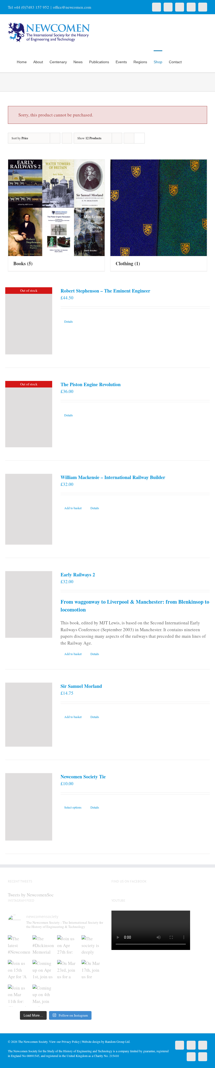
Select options (73, 807)
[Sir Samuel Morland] (28, 715)
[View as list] (139, 138)
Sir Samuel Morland (81, 686)
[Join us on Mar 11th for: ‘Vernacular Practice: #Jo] (19, 996)
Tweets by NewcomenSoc (31, 895)
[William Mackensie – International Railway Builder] (28, 509)
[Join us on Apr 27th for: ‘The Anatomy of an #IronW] (68, 946)
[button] (199, 61)
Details (68, 321)
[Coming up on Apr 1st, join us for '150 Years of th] (44, 971)
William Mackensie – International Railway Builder (113, 477)
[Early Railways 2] (28, 604)
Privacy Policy (71, 1041)
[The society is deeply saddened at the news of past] (93, 946)
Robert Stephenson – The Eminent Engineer (105, 290)
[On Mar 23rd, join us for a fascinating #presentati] (68, 971)
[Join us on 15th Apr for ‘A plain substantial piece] (19, 971)
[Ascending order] (67, 138)
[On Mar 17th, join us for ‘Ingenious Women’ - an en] (93, 971)
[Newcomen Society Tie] (28, 807)
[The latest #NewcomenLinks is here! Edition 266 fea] (19, 946)
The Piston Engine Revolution (91, 384)
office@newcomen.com (72, 7)
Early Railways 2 (78, 574)
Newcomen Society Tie (83, 776)
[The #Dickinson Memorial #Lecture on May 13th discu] (44, 946)
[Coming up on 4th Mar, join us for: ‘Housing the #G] (44, 996)
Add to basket (73, 508)
